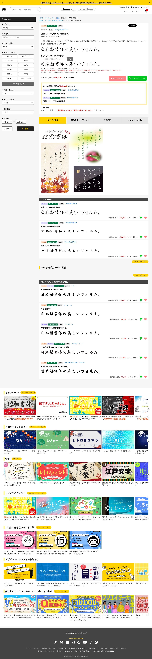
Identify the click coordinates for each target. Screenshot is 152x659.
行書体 (58, 18)
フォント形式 (8, 43)
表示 (69, 59)
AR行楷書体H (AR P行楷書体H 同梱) (54, 328)
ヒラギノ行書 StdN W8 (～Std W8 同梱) (55, 347)
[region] (94, 64)
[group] (20, 408)
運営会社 (123, 648)
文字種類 (7, 109)
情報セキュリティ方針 (48, 648)
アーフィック (68, 305)
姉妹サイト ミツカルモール (46, 651)
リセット (7, 129)
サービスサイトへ (60, 591)
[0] (145, 12)
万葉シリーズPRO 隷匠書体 (50, 226)
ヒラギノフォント (77, 343)
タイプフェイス (49, 18)
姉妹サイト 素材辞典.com (82, 651)
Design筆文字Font (57, 20)
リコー (73, 286)
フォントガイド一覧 (37, 427)
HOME (41, 18)
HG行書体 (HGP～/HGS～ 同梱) (52, 289)
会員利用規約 (62, 648)
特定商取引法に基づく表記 (77, 648)
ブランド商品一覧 (139, 275)
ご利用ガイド (91, 648)
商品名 (6, 34)
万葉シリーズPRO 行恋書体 (54, 94)
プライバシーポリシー (32, 648)
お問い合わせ (114, 648)
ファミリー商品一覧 (139, 261)
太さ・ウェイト (9, 90)
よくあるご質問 (102, 648)
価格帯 (6, 118)
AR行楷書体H (46, 309)
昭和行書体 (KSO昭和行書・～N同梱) (54, 366)
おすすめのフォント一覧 (35, 493)
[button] (2, 3)
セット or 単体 (9, 99)
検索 (26, 129)
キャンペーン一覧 (27, 392)
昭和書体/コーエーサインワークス (75, 362)
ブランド (7, 24)
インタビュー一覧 (42, 527)
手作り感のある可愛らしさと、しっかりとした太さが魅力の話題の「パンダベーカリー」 (76, 3)
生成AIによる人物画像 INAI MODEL (103, 651)
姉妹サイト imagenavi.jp (64, 651)
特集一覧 (15, 459)
